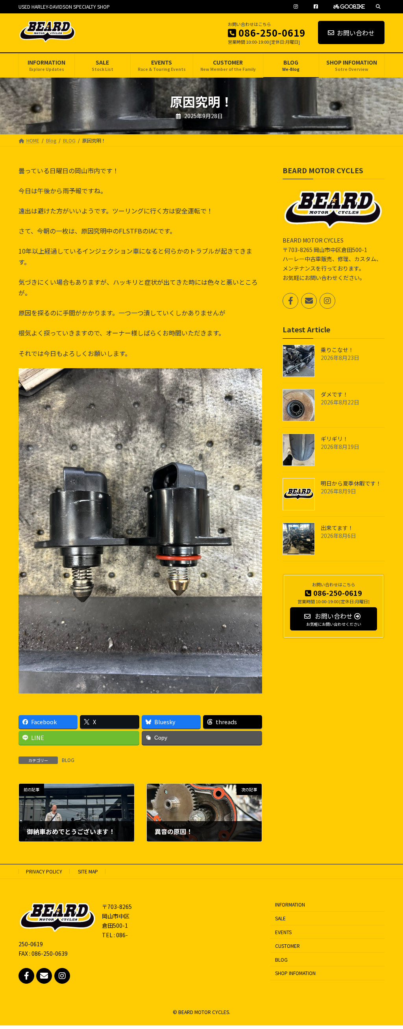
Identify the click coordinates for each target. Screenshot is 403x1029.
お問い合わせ (356, 32)
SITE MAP (88, 871)
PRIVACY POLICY (44, 871)
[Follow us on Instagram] (327, 301)
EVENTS (283, 932)
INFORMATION (290, 904)
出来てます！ (337, 527)
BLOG (68, 759)
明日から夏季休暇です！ (351, 483)
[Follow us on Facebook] (290, 301)
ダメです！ (334, 394)
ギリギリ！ (334, 438)
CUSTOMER (287, 945)
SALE (280, 918)
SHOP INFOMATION (295, 973)
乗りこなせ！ (337, 349)
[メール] (309, 301)
